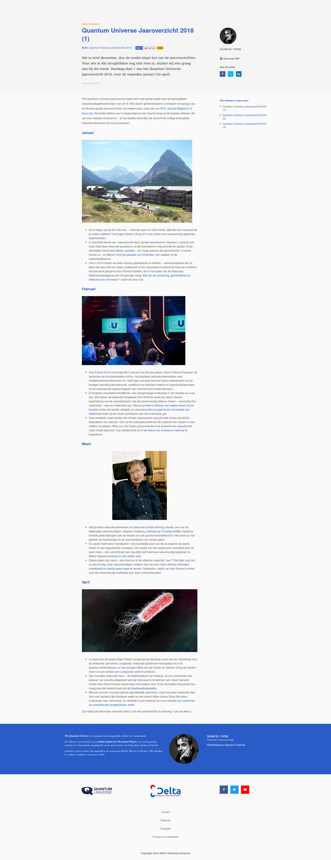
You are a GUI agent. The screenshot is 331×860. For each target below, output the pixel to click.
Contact (165, 812)
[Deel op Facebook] (222, 74)
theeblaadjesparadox (144, 688)
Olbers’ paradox (125, 250)
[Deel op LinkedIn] (239, 74)
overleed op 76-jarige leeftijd (163, 531)
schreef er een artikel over (125, 556)
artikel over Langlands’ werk (123, 672)
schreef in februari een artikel (160, 405)
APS (163, 108)
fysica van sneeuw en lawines (166, 430)
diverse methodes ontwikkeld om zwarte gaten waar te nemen (139, 566)
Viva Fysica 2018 (99, 372)
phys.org (87, 113)
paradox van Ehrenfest (140, 255)
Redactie (165, 820)
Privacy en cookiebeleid (165, 836)
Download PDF (231, 58)
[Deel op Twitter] (230, 74)
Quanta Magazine (178, 108)
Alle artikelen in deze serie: (234, 100)
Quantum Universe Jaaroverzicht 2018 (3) (244, 125)
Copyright (165, 828)
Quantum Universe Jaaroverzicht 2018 (106, 47)
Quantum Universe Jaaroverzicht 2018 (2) (244, 116)
